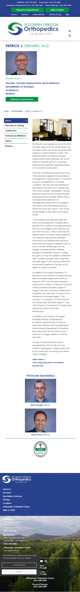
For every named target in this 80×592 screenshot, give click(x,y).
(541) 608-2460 (37, 5)
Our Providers (16, 111)
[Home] (33, 29)
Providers (7, 493)
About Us (7, 489)
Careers (14, 14)
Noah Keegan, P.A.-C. (41, 405)
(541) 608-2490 (65, 5)
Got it (19, 572)
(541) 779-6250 (30, 2)
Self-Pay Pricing (55, 14)
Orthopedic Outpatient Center (16, 507)
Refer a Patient (57, 10)
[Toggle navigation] (70, 31)
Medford (10, 93)
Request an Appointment (27, 10)
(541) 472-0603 (55, 2)
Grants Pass (9, 535)
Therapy (6, 499)
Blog (67, 14)
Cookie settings (19, 565)
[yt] (41, 561)
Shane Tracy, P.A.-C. (40, 435)
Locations (7, 503)
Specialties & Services (12, 496)
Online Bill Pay (38, 14)
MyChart (24, 14)
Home (6, 111)
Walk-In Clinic (9, 510)
